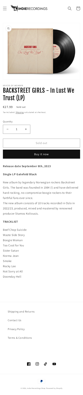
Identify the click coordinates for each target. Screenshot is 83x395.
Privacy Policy (16, 329)
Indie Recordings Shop (36, 388)
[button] (5, 8)
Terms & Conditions (20, 337)
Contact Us (14, 320)
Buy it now (41, 154)
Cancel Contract (23, 347)
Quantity (8, 121)
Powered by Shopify (54, 388)
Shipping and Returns (21, 311)
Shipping (20, 112)
